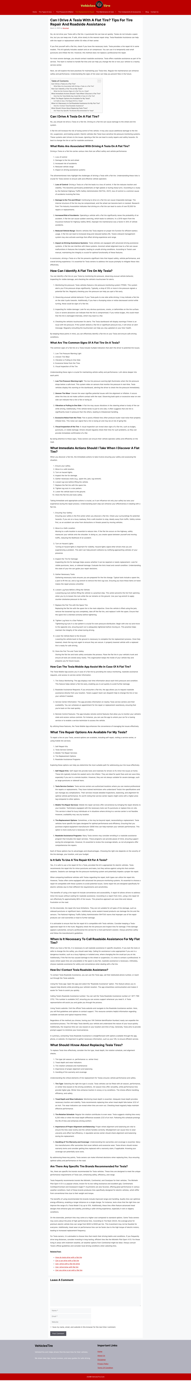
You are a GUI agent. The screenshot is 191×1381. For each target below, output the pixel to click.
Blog (147, 12)
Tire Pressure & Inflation (64, 12)
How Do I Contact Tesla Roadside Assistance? (69, 106)
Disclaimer (101, 1360)
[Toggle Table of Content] (98, 81)
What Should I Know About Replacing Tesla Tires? (69, 108)
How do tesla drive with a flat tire (68, 1257)
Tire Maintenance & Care (105, 12)
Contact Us (154, 12)
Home (35, 12)
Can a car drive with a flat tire (67, 1261)
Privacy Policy (102, 1364)
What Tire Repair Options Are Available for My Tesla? (70, 98)
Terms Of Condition (105, 1368)
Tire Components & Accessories (129, 12)
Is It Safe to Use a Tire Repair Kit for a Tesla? (68, 101)
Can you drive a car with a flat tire (68, 1270)
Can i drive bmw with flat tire (66, 1267)
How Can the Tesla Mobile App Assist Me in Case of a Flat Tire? (74, 96)
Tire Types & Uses (45, 12)
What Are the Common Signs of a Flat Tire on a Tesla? (71, 91)
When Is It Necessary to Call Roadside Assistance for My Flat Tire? (75, 103)
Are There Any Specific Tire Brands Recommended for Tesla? (74, 110)
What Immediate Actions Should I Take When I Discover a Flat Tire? (75, 94)
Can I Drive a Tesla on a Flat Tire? (63, 84)
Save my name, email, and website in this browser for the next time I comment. (84, 1327)
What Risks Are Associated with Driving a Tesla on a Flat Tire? (74, 86)
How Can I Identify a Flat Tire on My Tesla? (66, 89)
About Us (101, 1356)
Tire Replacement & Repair (84, 12)
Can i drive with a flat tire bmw (67, 1264)
